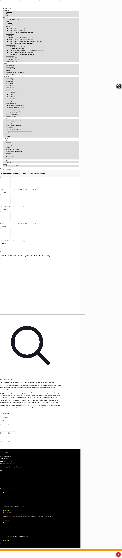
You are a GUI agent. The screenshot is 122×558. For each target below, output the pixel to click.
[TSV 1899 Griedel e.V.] (39, 2)
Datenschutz (3, 543)
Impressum (10, 543)
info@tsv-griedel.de (9, 461)
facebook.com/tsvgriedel (8, 463)
